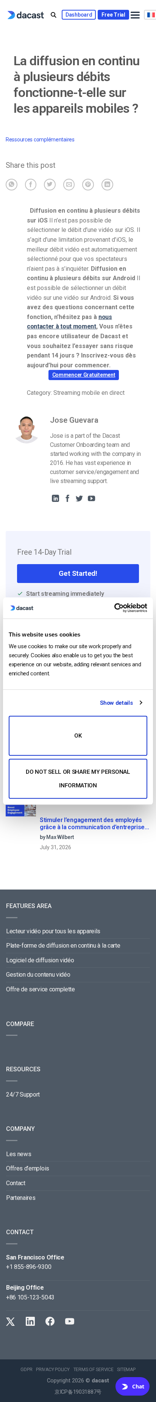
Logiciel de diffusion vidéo (40, 960)
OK (77, 735)
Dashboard (79, 15)
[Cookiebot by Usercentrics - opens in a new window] (114, 608)
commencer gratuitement (83, 375)
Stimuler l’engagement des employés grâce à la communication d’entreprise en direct (92, 823)
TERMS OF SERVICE (93, 1369)
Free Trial (113, 15)
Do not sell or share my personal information (78, 778)
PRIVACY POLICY (53, 1369)
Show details (116, 702)
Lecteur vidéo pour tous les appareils (53, 931)
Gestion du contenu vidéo (38, 974)
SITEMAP (126, 1369)
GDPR (26, 1369)
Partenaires (20, 1197)
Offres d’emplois (27, 1168)
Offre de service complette (40, 989)
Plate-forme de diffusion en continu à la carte (63, 945)
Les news (18, 1154)
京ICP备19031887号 (78, 1392)
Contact (15, 1183)
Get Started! (78, 573)
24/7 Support (23, 1094)
